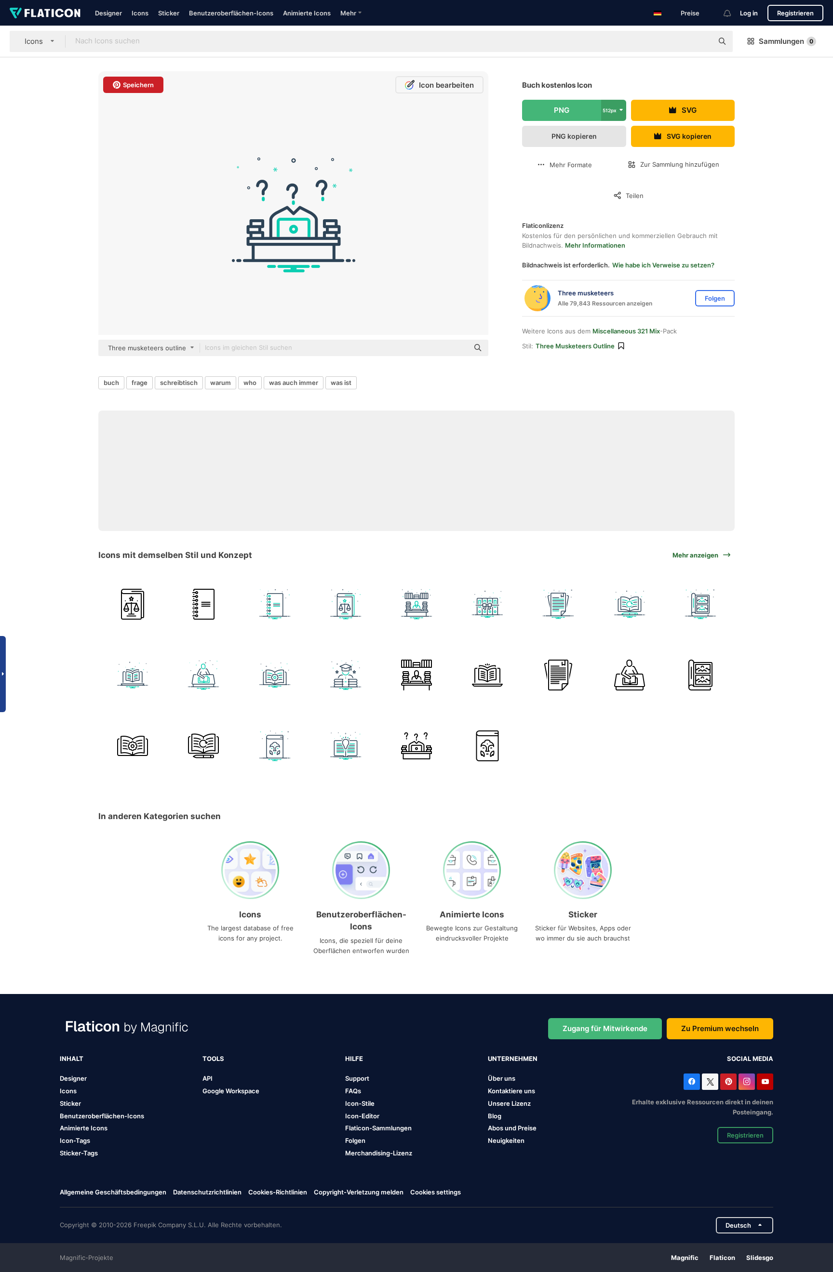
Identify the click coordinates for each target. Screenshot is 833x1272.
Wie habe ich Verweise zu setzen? (663, 265)
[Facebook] (692, 1081)
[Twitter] (710, 1081)
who (249, 382)
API (207, 1078)
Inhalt (71, 1058)
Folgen (355, 1140)
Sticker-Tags (79, 1153)
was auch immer (293, 382)
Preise (690, 13)
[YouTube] (765, 1081)
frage (140, 382)
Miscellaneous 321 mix (626, 331)
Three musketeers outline (575, 346)
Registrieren (795, 13)
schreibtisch (179, 382)
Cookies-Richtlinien (277, 1192)
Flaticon (722, 1257)
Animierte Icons (307, 13)
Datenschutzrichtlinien (207, 1192)
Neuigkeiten (506, 1140)
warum (220, 382)
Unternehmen (512, 1058)
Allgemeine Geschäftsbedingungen (113, 1192)
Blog (494, 1116)
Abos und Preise (512, 1128)
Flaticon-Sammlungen (378, 1128)
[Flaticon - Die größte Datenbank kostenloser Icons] (45, 13)
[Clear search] (701, 41)
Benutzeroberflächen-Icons (231, 13)
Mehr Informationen (595, 245)
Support (357, 1078)
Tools (213, 1058)
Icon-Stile (360, 1103)
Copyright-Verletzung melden (358, 1192)
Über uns (501, 1078)
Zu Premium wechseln (720, 1028)
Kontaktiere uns (511, 1091)
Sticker (168, 13)
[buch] (132, 604)
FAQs (353, 1091)
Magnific (685, 1257)
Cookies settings (435, 1192)
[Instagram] (747, 1081)
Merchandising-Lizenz (378, 1153)
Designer (108, 13)
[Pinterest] (728, 1081)
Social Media (750, 1058)
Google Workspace (230, 1091)
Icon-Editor (362, 1116)
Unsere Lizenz (509, 1103)
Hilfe (354, 1058)
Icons (140, 13)
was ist (341, 382)
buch (111, 382)
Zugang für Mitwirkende (605, 1028)
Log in (749, 13)
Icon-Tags (75, 1140)
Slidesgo (759, 1257)
